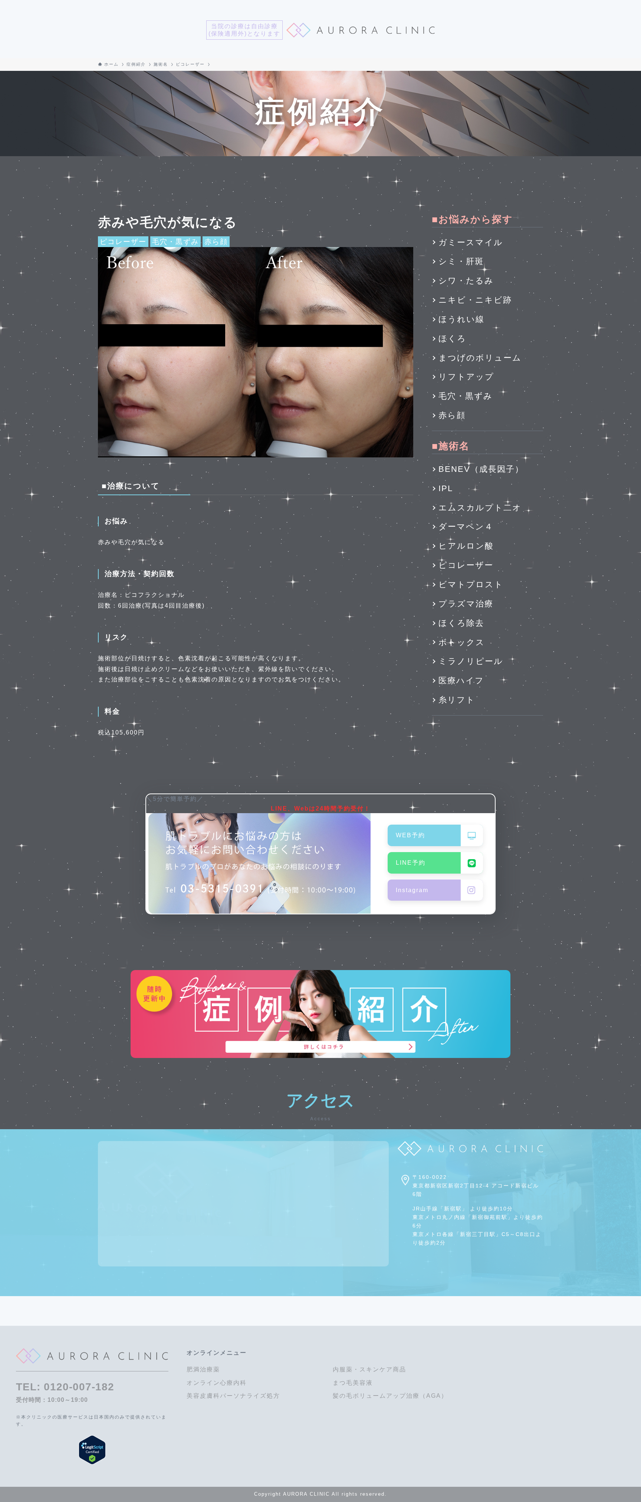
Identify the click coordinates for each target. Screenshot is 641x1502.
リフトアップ (466, 376)
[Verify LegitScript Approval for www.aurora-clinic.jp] (92, 1450)
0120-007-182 (79, 1387)
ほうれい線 (461, 319)
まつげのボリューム (480, 357)
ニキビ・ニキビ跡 (475, 300)
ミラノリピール (470, 661)
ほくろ (452, 338)
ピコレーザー (123, 242)
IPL (445, 488)
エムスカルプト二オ (480, 507)
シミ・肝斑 (461, 261)
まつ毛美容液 (353, 1383)
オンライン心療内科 (217, 1383)
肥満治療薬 (203, 1369)
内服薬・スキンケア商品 (369, 1369)
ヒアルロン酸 (466, 545)
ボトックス (461, 642)
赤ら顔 (216, 242)
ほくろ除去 (461, 623)
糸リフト (456, 699)
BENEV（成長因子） (481, 469)
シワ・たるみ (466, 280)
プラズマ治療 (465, 603)
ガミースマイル (470, 242)
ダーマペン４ (465, 526)
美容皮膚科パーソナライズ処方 (233, 1396)
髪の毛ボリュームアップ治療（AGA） (390, 1396)
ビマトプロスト (470, 584)
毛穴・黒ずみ (175, 242)
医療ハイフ (461, 680)
